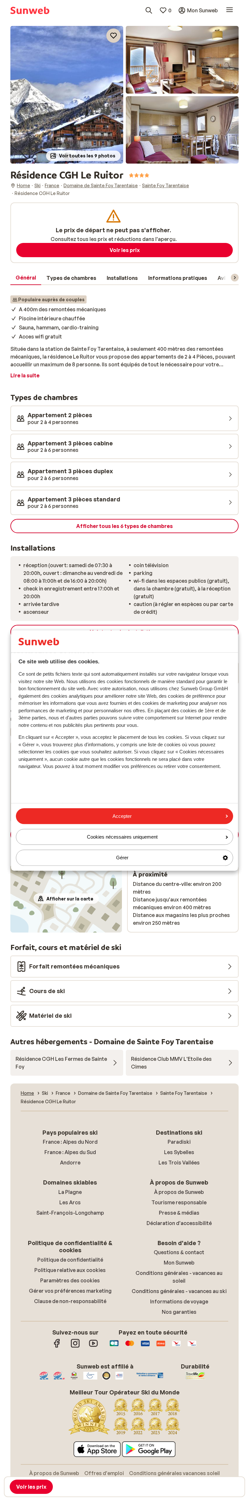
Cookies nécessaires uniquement (122, 837)
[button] (66, 95)
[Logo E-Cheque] (192, 1346)
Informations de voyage (179, 1301)
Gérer (122, 858)
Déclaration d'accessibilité (179, 1223)
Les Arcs (70, 1202)
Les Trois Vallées (179, 1162)
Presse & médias (179, 1212)
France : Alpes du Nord (70, 1142)
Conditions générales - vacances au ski (179, 1291)
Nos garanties (179, 1312)
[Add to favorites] (113, 36)
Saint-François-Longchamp (70, 1212)
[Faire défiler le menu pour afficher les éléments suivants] (235, 277)
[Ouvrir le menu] (229, 10)
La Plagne (70, 1192)
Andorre (70, 1162)
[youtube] (93, 1346)
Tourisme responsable (179, 1202)
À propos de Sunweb (179, 1192)
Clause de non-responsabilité (70, 1301)
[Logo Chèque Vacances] (176, 1346)
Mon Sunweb (179, 1262)
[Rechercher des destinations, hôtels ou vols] (148, 10)
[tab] (25, 278)
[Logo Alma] (161, 1346)
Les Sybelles (179, 1152)
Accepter (122, 816)
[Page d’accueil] (29, 10)
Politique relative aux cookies (70, 1270)
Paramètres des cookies (70, 1280)
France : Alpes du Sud (70, 1152)
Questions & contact (179, 1252)
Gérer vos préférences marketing (70, 1291)
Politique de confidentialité (70, 1259)
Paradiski (179, 1142)
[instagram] (75, 1346)
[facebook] (57, 1346)
